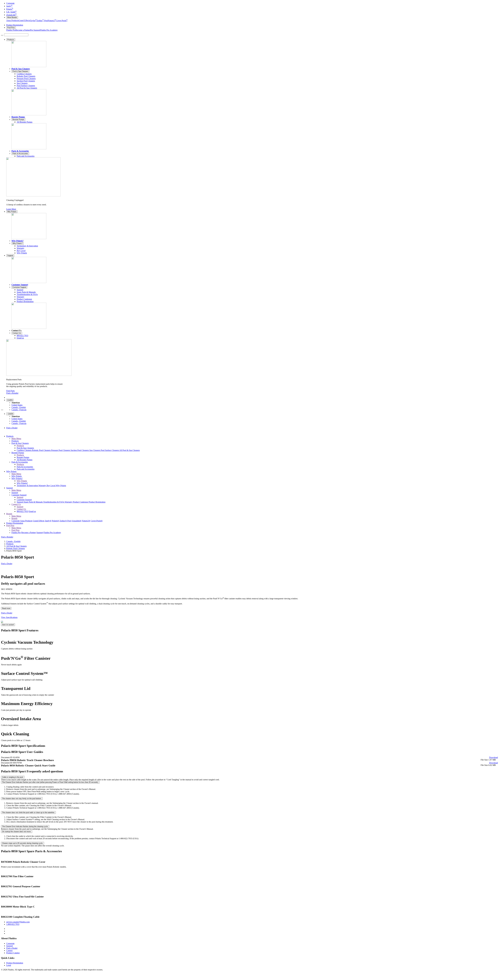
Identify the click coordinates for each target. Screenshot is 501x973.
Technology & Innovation (27, 485)
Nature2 (52, 20)
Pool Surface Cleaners (110, 450)
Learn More (11, 209)
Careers (9, 950)
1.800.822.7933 (12, 924)
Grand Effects (24, 20)
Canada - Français (18, 410)
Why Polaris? (17, 241)
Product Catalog (13, 953)
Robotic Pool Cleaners (41, 450)
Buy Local (51, 485)
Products (10, 40)
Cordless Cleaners (24, 450)
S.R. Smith (11, 12)
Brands (9, 514)
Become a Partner (23, 30)
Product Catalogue (81, 502)
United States (16, 405)
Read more (6, 608)
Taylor (33, 20)
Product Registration (14, 25)
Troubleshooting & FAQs (54, 502)
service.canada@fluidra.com (18, 922)
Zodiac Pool (42, 20)
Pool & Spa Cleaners (20, 69)
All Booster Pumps (24, 460)
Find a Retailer (12, 393)
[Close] (2, 409)
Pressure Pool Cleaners (61, 450)
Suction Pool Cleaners (80, 450)
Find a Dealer (11, 428)
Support (10, 255)
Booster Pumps (18, 117)
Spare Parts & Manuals (33, 502)
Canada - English (18, 407)
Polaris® (55, 521)
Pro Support (35, 30)
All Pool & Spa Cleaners (129, 450)
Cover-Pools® (97, 521)
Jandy (9, 6)
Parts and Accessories (25, 469)
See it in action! (8, 625)
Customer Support (19, 285)
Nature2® (86, 521)
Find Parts (10, 391)
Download (493, 757)
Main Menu (16, 438)
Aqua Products (12, 20)
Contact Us (17, 333)
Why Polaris (11, 212)
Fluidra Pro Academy (49, 30)
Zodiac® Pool (65, 521)
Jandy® (48, 521)
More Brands (12, 17)
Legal (8, 965)
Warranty (42, 485)
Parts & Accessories (20, 151)
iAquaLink (11, 15)
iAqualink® (76, 521)
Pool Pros (11, 28)
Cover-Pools (62, 20)
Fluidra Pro (11, 30)
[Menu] (2, 35)
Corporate (10, 3)
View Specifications (9, 617)
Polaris (9, 9)
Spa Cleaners (95, 450)
